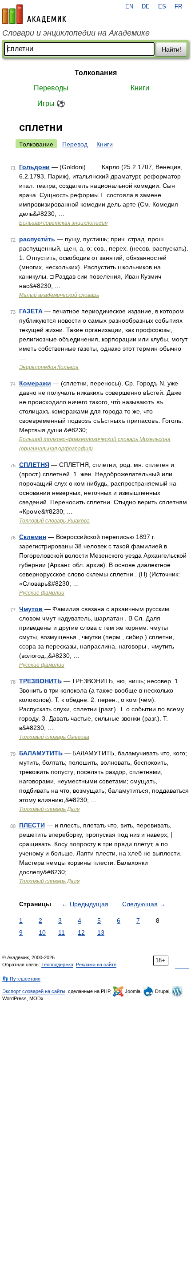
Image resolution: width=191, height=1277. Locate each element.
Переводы (51, 88)
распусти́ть (37, 239)
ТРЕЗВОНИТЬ (40, 681)
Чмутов (31, 608)
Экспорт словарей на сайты (33, 991)
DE (146, 7)
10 (42, 932)
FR (178, 7)
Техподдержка (57, 964)
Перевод (75, 144)
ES (162, 7)
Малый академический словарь (59, 295)
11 (61, 932)
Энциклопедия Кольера (49, 367)
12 (81, 932)
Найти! (171, 49)
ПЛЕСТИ (32, 825)
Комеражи (35, 383)
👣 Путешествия (21, 978)
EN (129, 7)
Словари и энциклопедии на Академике (76, 32)
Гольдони (34, 166)
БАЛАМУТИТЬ (41, 753)
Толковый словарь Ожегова (54, 737)
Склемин (32, 536)
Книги (140, 88)
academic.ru (34, 14)
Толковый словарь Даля (49, 809)
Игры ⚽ (51, 103)
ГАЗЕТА (31, 311)
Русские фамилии (41, 593)
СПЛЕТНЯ (34, 464)
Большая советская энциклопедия (63, 223)
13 (100, 932)
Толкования (96, 73)
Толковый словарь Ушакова (54, 521)
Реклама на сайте (96, 964)
